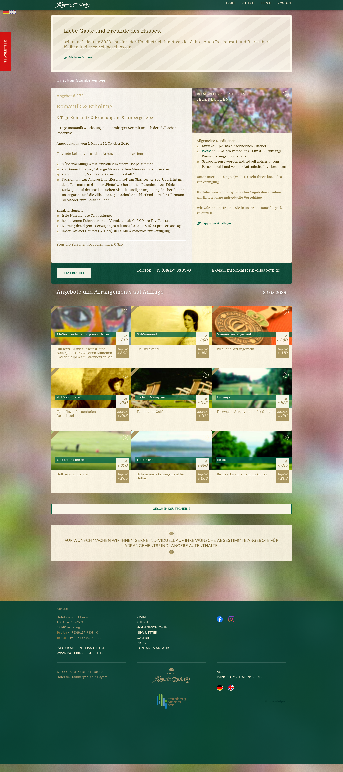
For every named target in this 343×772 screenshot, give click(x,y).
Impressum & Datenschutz (240, 677)
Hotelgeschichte (152, 627)
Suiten (142, 622)
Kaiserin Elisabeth (72, 6)
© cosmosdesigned (275, 701)
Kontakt (284, 3)
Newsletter (147, 632)
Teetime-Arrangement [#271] (171, 399)
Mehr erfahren (80, 57)
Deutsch (6, 12)
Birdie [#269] (252, 462)
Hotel (230, 3)
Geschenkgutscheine (171, 508)
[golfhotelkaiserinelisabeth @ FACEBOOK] (219, 619)
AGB (220, 671)
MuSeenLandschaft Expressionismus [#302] (91, 337)
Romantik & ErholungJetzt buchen (223, 97)
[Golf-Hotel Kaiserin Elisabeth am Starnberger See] (171, 676)
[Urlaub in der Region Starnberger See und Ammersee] (171, 701)
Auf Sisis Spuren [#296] (91, 399)
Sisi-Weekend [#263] (171, 337)
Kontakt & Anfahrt (154, 648)
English (13, 12)
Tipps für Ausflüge (216, 223)
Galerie (248, 3)
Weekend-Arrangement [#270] (252, 337)
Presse (266, 3)
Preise (207, 151)
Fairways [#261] (252, 399)
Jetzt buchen (74, 273)
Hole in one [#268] (171, 462)
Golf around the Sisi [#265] (91, 462)
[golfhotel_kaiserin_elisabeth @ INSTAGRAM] (231, 619)
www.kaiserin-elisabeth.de (81, 653)
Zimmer (143, 617)
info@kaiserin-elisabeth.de (253, 270)
